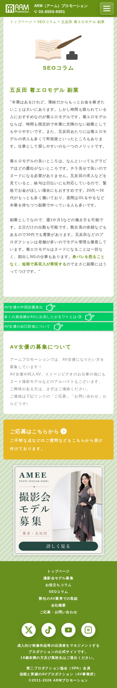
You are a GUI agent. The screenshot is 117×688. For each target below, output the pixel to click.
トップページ (58, 571)
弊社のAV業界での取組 (58, 599)
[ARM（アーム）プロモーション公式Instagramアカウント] (88, 630)
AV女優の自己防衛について (27, 326)
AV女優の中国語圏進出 (23, 307)
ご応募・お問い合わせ (58, 612)
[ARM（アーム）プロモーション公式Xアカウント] (29, 630)
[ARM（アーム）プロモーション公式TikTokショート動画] (48, 630)
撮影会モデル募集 (58, 578)
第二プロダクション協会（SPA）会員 (58, 668)
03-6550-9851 (52, 12)
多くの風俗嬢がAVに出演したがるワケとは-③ (43, 317)
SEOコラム (58, 592)
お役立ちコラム (58, 585)
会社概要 (58, 605)
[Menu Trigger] (107, 8)
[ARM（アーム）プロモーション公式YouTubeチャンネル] (68, 630)
